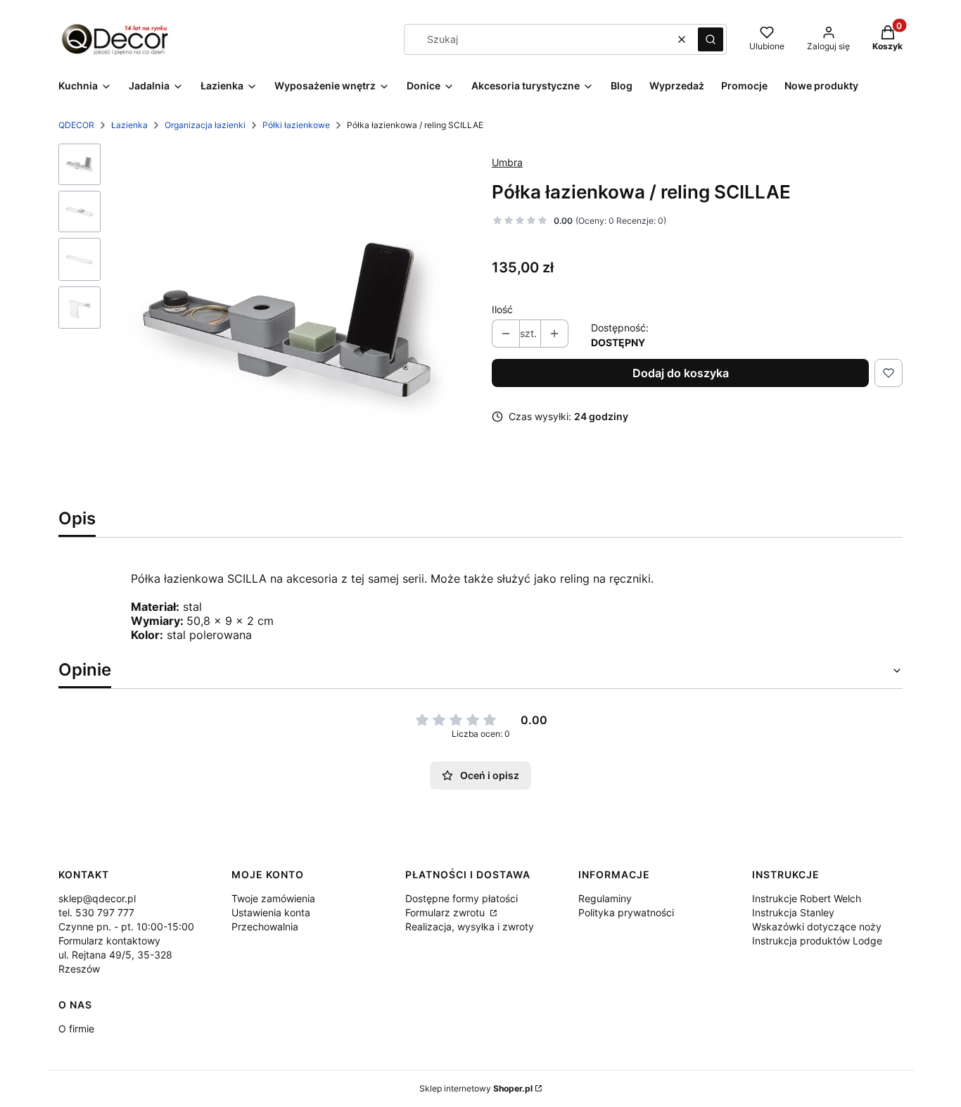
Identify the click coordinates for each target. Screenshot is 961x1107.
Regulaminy (605, 898)
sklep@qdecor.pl (97, 898)
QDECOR (76, 125)
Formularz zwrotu (446, 912)
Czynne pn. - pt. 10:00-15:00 (126, 926)
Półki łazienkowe (296, 125)
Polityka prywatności (626, 912)
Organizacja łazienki (205, 125)
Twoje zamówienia (273, 898)
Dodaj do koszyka (680, 373)
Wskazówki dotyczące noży (817, 926)
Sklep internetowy (476, 1088)
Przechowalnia (264, 926)
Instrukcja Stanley (793, 912)
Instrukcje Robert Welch (806, 898)
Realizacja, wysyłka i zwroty (469, 926)
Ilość (502, 309)
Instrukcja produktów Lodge (817, 941)
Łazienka (129, 125)
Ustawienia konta (270, 912)
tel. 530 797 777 (96, 912)
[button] (710, 39)
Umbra (507, 162)
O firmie (76, 1029)
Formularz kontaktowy (109, 941)
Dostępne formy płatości (461, 898)
